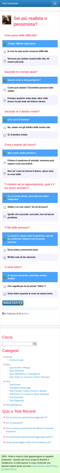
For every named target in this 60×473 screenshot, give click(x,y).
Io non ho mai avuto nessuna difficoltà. (28, 51)
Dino (26, 313)
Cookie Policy (9, 469)
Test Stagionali (16, 400)
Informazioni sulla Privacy (45, 466)
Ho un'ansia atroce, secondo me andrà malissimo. (28, 198)
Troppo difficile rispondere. (22, 43)
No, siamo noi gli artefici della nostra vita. (29, 127)
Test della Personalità (20, 388)
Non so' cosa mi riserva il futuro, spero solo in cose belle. (30, 172)
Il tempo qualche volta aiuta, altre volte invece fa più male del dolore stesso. (28, 100)
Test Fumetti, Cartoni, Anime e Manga (27, 391)
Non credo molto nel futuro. (22, 153)
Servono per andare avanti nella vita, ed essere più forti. (28, 60)
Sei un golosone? (14, 423)
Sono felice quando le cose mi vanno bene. (30, 293)
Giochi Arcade (16, 360)
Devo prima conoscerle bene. (23, 250)
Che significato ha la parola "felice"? (27, 286)
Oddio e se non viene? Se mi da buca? (28, 207)
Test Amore (15, 384)
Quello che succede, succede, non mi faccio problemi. (31, 216)
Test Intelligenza (14, 405)
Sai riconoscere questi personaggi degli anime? (29, 437)
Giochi (9, 357)
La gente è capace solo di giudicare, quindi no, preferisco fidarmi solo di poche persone (30, 239)
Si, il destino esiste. (18, 134)
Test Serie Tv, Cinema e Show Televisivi (29, 394)
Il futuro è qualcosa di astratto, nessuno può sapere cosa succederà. (31, 162)
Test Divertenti (10, 3)
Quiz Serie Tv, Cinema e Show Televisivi (29, 377)
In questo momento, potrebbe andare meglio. (27, 277)
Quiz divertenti (16, 371)
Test (8, 381)
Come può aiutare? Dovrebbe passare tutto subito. (30, 89)
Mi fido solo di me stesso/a (21, 257)
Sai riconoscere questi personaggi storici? (26, 417)
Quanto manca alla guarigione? (24, 80)
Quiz (8, 364)
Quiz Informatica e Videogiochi (24, 374)
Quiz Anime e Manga (19, 367)
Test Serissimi (16, 397)
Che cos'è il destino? (19, 119)
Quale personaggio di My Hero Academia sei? (28, 442)
